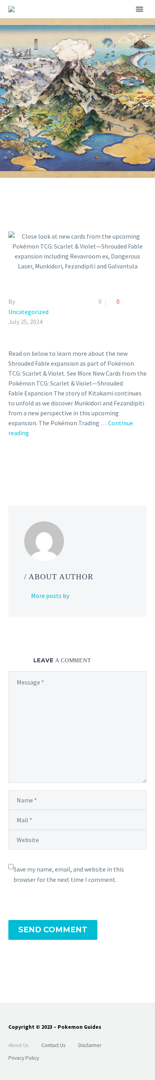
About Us (18, 1045)
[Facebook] (13, 465)
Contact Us (53, 1045)
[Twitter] (25, 465)
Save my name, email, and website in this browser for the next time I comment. (69, 874)
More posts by (50, 596)
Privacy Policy (23, 1058)
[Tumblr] (48, 465)
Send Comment (52, 929)
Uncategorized (28, 312)
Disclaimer (89, 1045)
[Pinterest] (36, 465)
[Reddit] (71, 465)
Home (110, 21)
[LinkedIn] (59, 465)
